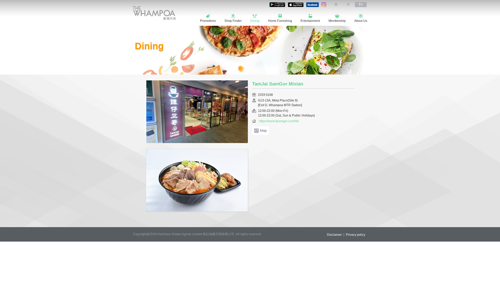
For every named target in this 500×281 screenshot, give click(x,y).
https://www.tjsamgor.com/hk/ (279, 121)
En (361, 4)
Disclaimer (334, 234)
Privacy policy (355, 234)
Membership (337, 20)
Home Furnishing (280, 20)
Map (263, 130)
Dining (254, 20)
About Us (360, 20)
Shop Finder (233, 20)
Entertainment (310, 20)
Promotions (208, 20)
